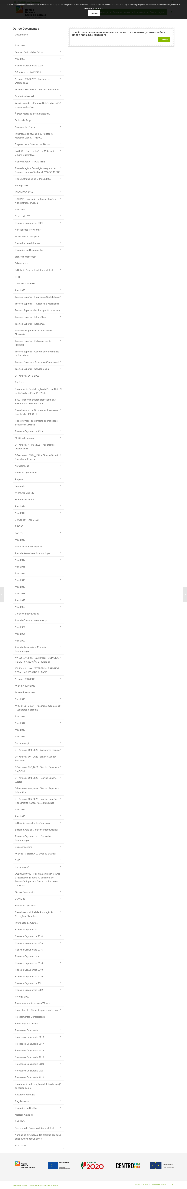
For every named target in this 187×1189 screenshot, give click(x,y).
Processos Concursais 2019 (29, 1057)
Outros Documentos (25, 892)
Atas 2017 (20, 559)
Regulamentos (22, 1101)
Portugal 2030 (22, 185)
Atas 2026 (20, 45)
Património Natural (24, 96)
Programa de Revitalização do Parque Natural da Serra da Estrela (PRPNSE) (38, 391)
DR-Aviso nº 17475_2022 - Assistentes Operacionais (35, 446)
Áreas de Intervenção (26, 472)
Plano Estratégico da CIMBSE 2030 (33, 178)
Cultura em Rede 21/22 (26, 519)
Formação (20, 486)
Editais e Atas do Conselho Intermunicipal (36, 829)
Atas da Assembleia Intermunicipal (32, 553)
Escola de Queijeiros (25, 905)
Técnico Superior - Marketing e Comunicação (38, 310)
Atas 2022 (20, 627)
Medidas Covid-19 (24, 1114)
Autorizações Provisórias (28, 229)
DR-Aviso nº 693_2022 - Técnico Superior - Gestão (37, 779)
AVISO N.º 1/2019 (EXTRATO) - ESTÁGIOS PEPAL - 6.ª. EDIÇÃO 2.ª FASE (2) (37, 659)
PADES (18, 533)
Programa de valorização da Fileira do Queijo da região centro (38, 1085)
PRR (17, 276)
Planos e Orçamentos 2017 (29, 956)
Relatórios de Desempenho (29, 249)
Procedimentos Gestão (26, 1023)
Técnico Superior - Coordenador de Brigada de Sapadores (37, 353)
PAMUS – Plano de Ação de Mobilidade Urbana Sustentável (35, 152)
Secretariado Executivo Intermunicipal (34, 1128)
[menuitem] (141, 1184)
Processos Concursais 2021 (29, 1070)
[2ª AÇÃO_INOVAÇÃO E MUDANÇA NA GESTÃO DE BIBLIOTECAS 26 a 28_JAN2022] (2, 594)
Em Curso (20, 382)
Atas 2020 (20, 606)
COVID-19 (20, 898)
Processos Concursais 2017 (29, 1043)
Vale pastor (20, 1145)
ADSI (43, 1185)
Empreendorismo (23, 846)
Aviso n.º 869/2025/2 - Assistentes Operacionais (32, 80)
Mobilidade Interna (24, 438)
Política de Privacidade (93, 8)
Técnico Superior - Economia (29, 323)
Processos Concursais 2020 (29, 1063)
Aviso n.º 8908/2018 (25, 685)
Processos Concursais (26, 1030)
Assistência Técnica (25, 127)
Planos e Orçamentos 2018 (29, 963)
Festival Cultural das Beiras (29, 52)
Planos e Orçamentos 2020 (29, 976)
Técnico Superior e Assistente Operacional (37, 362)
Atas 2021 (20, 633)
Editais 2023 (21, 263)
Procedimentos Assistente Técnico (32, 1003)
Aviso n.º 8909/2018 (25, 692)
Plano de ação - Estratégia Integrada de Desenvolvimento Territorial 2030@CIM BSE (37, 170)
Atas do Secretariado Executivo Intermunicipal (31, 649)
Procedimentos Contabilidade (30, 1016)
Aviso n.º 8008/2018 (25, 679)
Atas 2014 (20, 506)
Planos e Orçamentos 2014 (29, 936)
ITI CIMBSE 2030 (24, 192)
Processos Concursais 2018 (29, 1050)
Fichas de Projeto (24, 120)
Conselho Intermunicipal (27, 613)
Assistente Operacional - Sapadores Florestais (33, 332)
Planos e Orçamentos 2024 (29, 223)
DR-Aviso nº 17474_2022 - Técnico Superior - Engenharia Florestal (38, 457)
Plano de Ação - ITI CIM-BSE (30, 161)
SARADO (20, 1121)
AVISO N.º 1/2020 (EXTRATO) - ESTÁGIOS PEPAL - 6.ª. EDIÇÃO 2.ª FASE (37, 670)
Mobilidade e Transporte (27, 236)
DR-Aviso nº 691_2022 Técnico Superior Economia (35, 758)
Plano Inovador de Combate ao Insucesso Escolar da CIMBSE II (36, 412)
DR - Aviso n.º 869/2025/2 (28, 72)
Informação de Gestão (26, 922)
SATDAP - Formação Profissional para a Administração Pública (35, 200)
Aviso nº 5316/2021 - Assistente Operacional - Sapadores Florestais (38, 707)
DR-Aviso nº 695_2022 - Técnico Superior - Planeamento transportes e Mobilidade (37, 800)
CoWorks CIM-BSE (25, 283)
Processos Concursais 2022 (29, 1077)
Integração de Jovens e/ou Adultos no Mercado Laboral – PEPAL (34, 135)
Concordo (94, 13)
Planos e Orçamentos (26, 929)
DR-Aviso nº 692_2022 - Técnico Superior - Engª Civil (37, 769)
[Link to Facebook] (172, 1184)
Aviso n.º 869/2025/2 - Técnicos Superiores (37, 89)
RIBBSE (19, 526)
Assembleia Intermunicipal (28, 546)
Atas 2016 (20, 539)
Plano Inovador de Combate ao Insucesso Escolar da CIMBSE (36, 422)
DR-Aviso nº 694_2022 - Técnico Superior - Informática (37, 790)
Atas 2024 (20, 209)
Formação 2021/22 (24, 492)
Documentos (21, 34)
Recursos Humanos (25, 1094)
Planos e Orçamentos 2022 (29, 989)
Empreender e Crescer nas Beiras (32, 144)
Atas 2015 (20, 513)
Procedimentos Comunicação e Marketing (36, 1010)
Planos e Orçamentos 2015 (29, 942)
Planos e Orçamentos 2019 (29, 969)
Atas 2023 (20, 290)
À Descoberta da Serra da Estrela (32, 113)
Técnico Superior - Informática (30, 317)
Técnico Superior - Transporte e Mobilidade (37, 303)
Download (164, 39)
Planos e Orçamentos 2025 (29, 65)
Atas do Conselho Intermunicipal (31, 620)
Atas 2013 (20, 816)
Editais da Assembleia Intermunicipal (34, 270)
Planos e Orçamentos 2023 (29, 431)
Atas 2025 (20, 58)
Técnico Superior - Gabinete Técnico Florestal (33, 342)
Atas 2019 (20, 600)
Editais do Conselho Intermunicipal (32, 822)
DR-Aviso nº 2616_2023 (27, 375)
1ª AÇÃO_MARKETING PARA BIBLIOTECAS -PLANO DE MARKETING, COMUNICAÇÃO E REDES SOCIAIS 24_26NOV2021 (118, 34)
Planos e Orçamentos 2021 (29, 983)
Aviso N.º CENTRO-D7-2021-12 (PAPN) (35, 853)
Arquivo (19, 479)
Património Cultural (24, 499)
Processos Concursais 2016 (29, 1037)
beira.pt (55, 1185)
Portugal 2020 (22, 996)
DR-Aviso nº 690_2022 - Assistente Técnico (37, 749)
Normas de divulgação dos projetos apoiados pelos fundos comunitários (38, 1136)
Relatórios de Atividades (27, 243)
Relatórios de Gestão (26, 1108)
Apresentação (22, 465)
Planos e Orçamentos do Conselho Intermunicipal (33, 838)
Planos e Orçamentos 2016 (29, 949)
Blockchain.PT (22, 216)
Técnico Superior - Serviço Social (32, 368)
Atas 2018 (20, 580)
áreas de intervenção (26, 256)
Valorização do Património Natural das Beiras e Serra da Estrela (38, 104)
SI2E (17, 860)
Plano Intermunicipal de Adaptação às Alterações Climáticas (34, 914)
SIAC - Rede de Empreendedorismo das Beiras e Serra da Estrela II (35, 401)
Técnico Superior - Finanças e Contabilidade (37, 296)
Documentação (22, 743)
